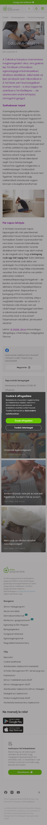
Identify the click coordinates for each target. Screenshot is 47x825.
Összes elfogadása (23, 421)
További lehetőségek (23, 428)
